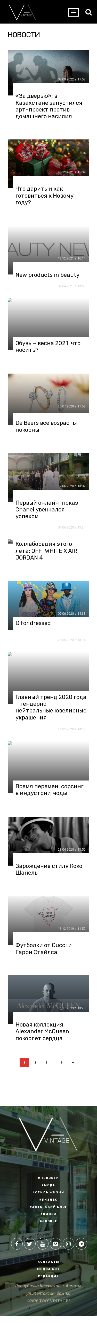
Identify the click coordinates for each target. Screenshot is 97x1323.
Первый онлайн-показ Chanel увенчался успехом (46, 510)
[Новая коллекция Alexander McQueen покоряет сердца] (48, 999)
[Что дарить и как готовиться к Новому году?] (48, 163)
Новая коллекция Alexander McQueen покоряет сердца (42, 1031)
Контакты (48, 1261)
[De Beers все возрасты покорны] (48, 399)
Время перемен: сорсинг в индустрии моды (49, 790)
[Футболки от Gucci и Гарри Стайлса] (48, 920)
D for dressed (33, 623)
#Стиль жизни (48, 1192)
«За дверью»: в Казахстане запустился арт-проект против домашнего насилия (48, 106)
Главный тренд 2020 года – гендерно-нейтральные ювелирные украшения (50, 707)
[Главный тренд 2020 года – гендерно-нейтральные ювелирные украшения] (48, 678)
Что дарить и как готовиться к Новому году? (44, 195)
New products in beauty (47, 275)
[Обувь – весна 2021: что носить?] (48, 324)
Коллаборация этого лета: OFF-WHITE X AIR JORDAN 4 (46, 551)
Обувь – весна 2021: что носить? (47, 346)
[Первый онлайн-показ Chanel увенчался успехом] (48, 477)
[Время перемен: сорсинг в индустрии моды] (48, 767)
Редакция (48, 1276)
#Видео (48, 1214)
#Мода (48, 1185)
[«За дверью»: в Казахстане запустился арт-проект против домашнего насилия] (48, 72)
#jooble (48, 1221)
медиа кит (48, 1269)
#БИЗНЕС (48, 1199)
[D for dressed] (48, 605)
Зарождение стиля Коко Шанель (48, 869)
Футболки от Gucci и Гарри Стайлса (43, 948)
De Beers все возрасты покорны (46, 426)
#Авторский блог (48, 1207)
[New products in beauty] (48, 250)
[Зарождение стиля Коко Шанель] (48, 841)
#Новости (48, 1178)
